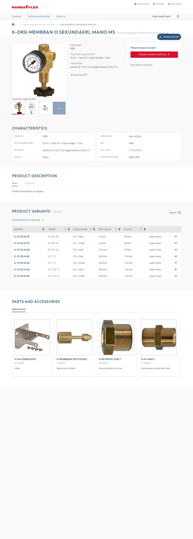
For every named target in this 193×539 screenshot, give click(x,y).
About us (61, 16)
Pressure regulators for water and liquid (39, 24)
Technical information (39, 16)
